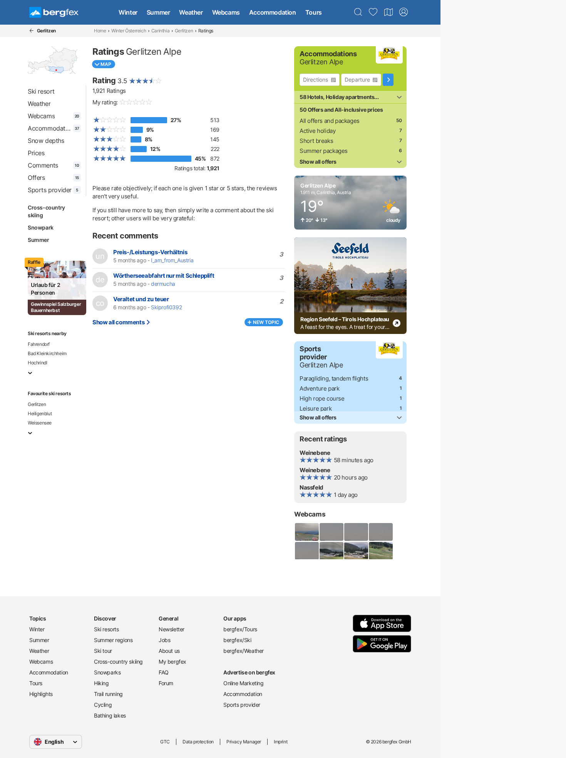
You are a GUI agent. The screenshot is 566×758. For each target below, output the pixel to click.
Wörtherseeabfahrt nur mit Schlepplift (163, 275)
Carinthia (160, 31)
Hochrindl (37, 363)
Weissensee (40, 423)
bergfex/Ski (237, 640)
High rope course (322, 398)
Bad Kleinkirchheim (47, 353)
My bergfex (172, 661)
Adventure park (319, 388)
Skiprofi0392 (166, 307)
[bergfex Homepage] (54, 12)
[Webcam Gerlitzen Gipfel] (306, 532)
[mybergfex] (403, 12)
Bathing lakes (110, 715)
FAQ (164, 672)
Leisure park (316, 408)
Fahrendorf (39, 344)
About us (169, 650)
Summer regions (113, 640)
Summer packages (324, 150)
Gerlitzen (184, 31)
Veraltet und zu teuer (141, 299)
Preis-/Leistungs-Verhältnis (150, 252)
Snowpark (41, 227)
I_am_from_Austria (172, 260)
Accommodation (272, 12)
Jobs (164, 640)
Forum (166, 683)
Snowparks (107, 672)
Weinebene (315, 452)
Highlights (41, 694)
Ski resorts (106, 629)
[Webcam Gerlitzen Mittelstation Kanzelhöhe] (331, 551)
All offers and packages (330, 120)
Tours (313, 12)
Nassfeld (311, 487)
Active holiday (317, 130)
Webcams (226, 12)
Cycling (103, 704)
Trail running (108, 694)
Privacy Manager (243, 742)
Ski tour (103, 650)
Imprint (280, 742)
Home (100, 31)
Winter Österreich (128, 31)
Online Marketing (243, 683)
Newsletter (171, 629)
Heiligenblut (40, 413)
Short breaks (316, 140)
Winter (128, 12)
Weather (191, 12)
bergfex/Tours (240, 629)
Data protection (198, 742)
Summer (158, 12)
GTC (165, 742)
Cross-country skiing (46, 211)
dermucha (163, 284)
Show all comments (118, 322)
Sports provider (241, 704)
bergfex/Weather (243, 650)
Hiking (101, 683)
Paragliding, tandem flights (334, 378)
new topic (266, 322)
